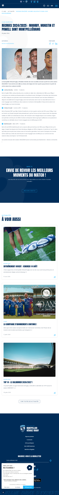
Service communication (8, 43)
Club (3, 22)
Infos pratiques (29, 443)
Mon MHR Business (29, 446)
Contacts (29, 440)
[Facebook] (50, 44)
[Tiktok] (37, 470)
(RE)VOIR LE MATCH (29, 191)
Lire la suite (54, 277)
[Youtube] (34, 470)
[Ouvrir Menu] (56, 6)
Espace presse (29, 436)
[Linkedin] (56, 44)
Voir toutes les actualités (29, 401)
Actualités (11, 11)
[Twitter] (53, 44)
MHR (5, 11)
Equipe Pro (9, 22)
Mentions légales (29, 449)
